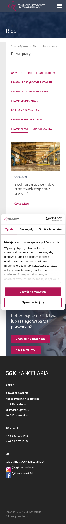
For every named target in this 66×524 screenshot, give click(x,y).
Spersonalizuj (31, 302)
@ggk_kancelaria (22, 467)
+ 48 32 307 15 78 (17, 441)
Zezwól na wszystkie (33, 291)
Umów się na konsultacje (30, 339)
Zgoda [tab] (9, 229)
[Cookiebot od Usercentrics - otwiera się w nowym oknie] (46, 219)
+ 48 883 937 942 (17, 435)
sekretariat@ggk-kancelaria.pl (25, 461)
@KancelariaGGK (22, 473)
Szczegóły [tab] (26, 229)
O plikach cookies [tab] (50, 229)
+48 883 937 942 (26, 350)
